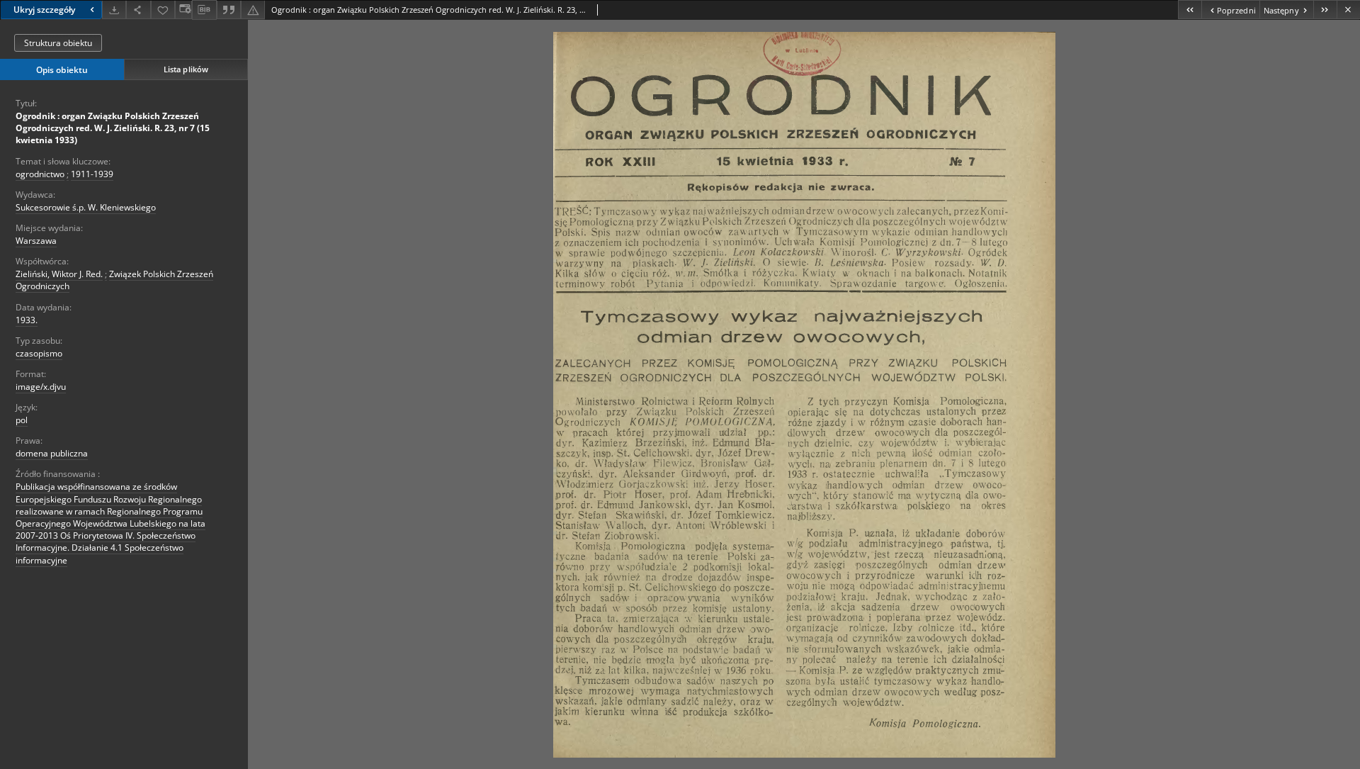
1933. (27, 320)
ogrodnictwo (40, 174)
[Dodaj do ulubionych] (163, 9)
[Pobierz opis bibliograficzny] (204, 10)
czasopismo (39, 353)
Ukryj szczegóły (44, 10)
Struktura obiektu (58, 43)
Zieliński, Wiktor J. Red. (59, 274)
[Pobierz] (114, 9)
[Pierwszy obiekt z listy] (1189, 9)
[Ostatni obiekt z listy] (1325, 9)
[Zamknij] (1348, 9)
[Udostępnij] (138, 9)
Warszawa (36, 241)
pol (22, 420)
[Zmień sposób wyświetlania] (183, 9)
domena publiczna (52, 453)
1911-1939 (92, 174)
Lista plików (186, 69)
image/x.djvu (41, 387)
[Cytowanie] (229, 9)
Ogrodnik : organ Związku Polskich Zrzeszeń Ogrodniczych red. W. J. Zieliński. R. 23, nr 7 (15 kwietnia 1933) (113, 128)
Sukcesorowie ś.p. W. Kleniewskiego (86, 207)
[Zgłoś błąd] (253, 9)
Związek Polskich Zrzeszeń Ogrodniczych (114, 280)
